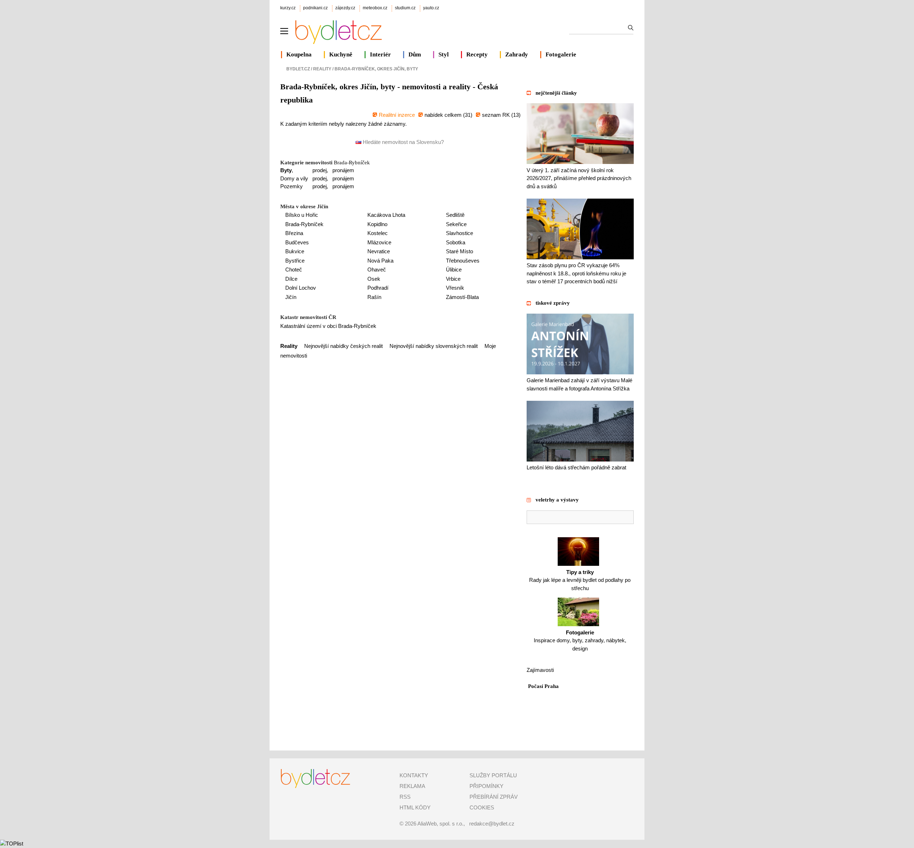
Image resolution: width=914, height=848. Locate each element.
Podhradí (377, 288)
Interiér (380, 54)
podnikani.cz (315, 7)
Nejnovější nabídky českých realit (343, 346)
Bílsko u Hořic (301, 215)
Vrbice (453, 279)
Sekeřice (456, 224)
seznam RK (496, 115)
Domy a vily (294, 178)
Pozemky (291, 186)
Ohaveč (376, 269)
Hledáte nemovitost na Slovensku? (402, 142)
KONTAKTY (414, 775)
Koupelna (299, 54)
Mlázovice (379, 242)
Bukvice (294, 251)
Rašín (374, 297)
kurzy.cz (288, 7)
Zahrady (516, 54)
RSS (405, 797)
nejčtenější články (556, 93)
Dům (414, 54)
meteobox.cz (375, 7)
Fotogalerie (561, 54)
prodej (319, 170)
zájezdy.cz (345, 7)
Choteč (293, 269)
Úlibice (454, 269)
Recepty (477, 54)
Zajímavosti (540, 670)
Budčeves (297, 242)
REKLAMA (412, 786)
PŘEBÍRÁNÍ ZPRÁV (493, 797)
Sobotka (455, 242)
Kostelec (377, 233)
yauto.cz (431, 7)
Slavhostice (459, 233)
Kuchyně (340, 54)
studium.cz (405, 7)
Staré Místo (459, 251)
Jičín (290, 297)
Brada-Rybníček (352, 162)
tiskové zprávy (553, 303)
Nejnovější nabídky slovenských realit (434, 346)
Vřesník (455, 288)
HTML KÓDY (415, 807)
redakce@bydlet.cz (491, 823)
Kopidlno (377, 224)
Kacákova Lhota (386, 215)
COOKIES (481, 807)
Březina (294, 233)
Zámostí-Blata (462, 297)
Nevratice (378, 251)
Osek (373, 279)
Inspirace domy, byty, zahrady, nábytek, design (580, 640)
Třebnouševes (462, 261)
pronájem (343, 170)
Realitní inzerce (397, 115)
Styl (443, 54)
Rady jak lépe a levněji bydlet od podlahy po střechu (580, 580)
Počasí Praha (543, 686)
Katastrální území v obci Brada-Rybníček (328, 326)
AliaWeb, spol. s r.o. (440, 823)
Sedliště (455, 215)
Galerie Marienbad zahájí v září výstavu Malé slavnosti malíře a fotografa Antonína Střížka (579, 384)
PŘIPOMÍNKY (486, 786)
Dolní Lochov (300, 288)
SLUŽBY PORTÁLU (493, 775)
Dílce (291, 279)
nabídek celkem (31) (448, 115)
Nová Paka (380, 261)
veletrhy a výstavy (557, 500)
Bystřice (295, 261)
